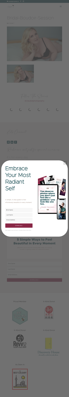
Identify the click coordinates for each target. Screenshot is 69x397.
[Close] (65, 163)
